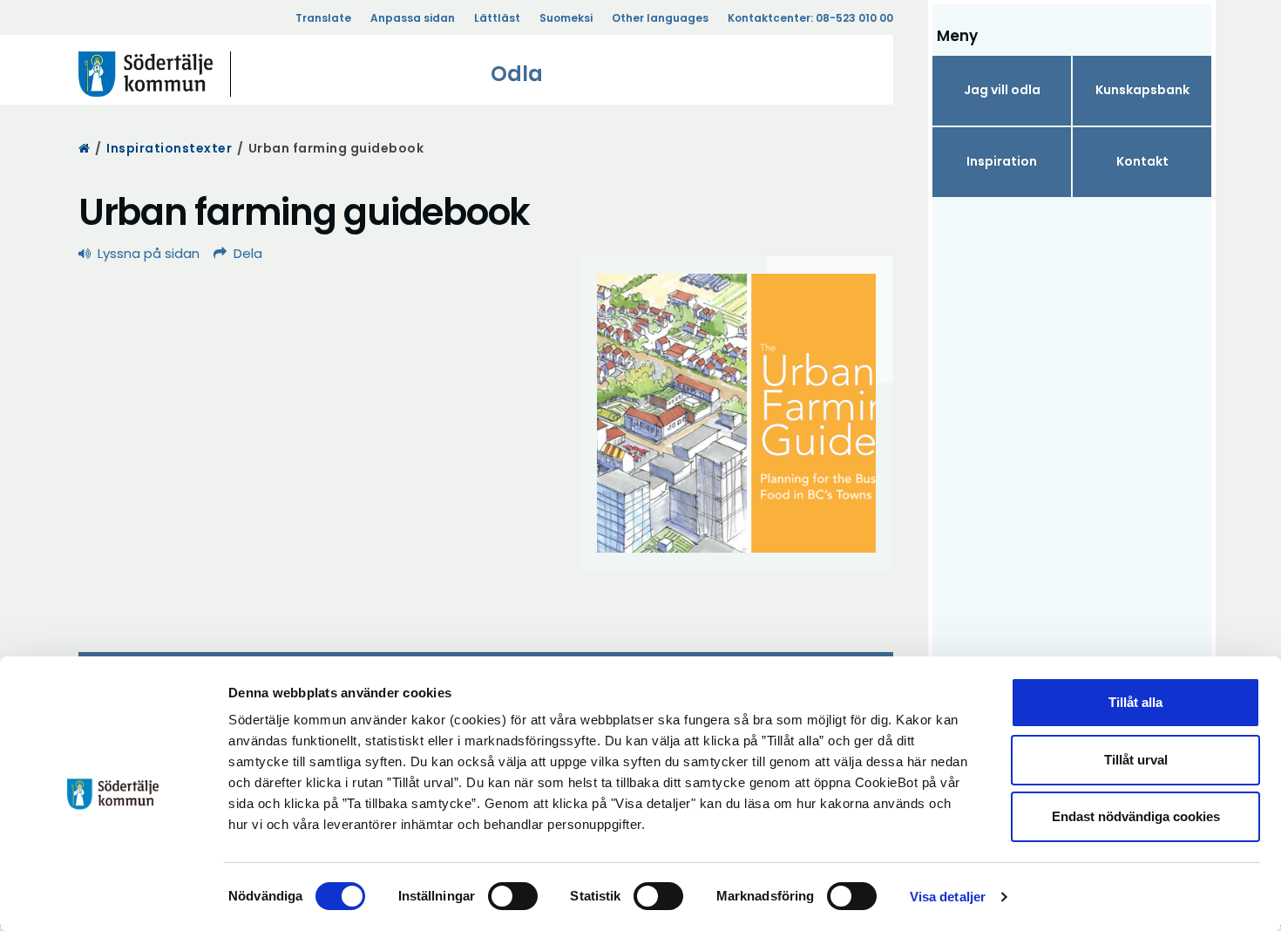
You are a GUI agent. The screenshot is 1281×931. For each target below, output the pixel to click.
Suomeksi (566, 17)
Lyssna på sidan (149, 253)
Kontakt (1142, 161)
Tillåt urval (1136, 759)
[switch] (513, 896)
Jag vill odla (1002, 90)
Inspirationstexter (169, 148)
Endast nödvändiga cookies (1136, 816)
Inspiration (1001, 161)
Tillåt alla (1135, 702)
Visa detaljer (948, 896)
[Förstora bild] (736, 413)
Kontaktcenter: (810, 17)
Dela (248, 253)
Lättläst (497, 17)
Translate (323, 17)
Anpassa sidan (412, 17)
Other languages (660, 17)
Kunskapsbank (1142, 90)
